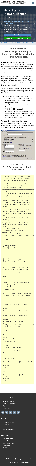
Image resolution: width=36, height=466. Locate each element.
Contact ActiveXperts (9, 403)
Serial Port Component (9, 443)
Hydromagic (6, 445)
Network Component (9, 441)
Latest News (6, 408)
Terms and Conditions (9, 422)
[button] (2, 24)
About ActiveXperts (8, 401)
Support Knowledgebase (10, 429)
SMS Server (6, 448)
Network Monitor (8, 438)
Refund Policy (7, 427)
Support (5, 406)
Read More (17, 35)
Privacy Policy (7, 424)
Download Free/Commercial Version (17, 38)
